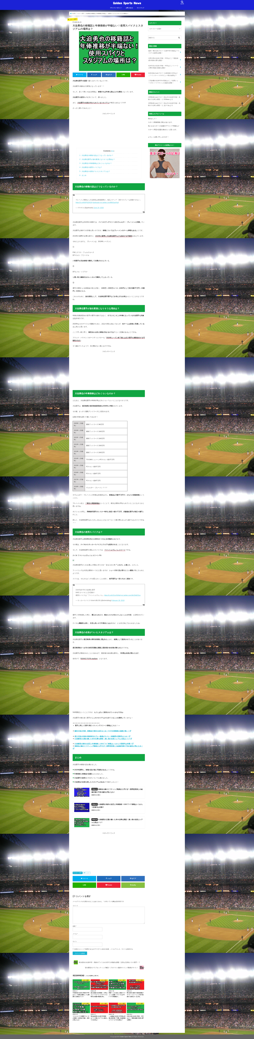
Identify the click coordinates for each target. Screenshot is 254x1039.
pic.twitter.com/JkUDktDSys (130, 595)
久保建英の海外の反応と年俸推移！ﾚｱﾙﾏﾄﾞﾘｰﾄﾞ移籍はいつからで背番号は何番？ (103, 744)
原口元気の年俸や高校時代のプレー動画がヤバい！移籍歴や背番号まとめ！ (102, 736)
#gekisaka (96, 202)
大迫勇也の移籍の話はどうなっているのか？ (96, 155)
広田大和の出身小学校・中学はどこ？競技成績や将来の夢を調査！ (163, 59)
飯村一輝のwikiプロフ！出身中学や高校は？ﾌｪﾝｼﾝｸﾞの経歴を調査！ (163, 52)
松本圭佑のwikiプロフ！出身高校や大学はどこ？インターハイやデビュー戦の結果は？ (163, 74)
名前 (74, 926)
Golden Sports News (127, 3)
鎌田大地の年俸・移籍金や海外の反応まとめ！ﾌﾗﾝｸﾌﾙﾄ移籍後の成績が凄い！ (102, 731)
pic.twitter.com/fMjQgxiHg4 (109, 202)
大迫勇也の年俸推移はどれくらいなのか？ (95, 163)
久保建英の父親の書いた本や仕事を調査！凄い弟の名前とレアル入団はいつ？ (102, 739)
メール (75, 934)
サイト (75, 941)
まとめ (82, 175)
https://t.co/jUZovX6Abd (112, 595)
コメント (75, 905)
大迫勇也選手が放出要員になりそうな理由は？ (97, 159)
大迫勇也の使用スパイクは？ (90, 167)
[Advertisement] (109, 129)
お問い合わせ (129, 8)
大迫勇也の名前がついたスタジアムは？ (94, 171)
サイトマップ (140, 8)
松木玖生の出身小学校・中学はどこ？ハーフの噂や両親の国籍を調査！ (163, 67)
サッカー (87, 873)
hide (112, 151)
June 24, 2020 (99, 208)
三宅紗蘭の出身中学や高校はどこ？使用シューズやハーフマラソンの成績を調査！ (163, 82)
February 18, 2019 (118, 600)
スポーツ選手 (78, 873)
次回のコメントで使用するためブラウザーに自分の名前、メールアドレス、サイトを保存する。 (104, 949)
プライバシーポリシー (116, 8)
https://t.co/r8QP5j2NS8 (84, 202)
